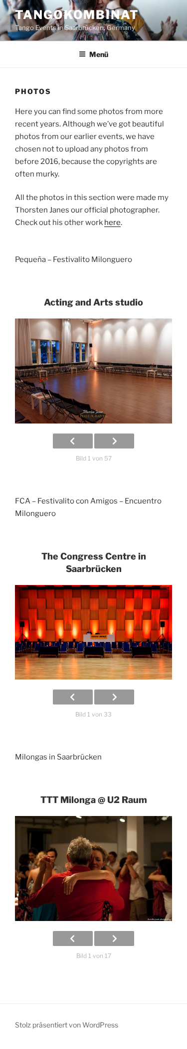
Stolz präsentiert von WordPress (66, 1024)
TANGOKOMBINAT (77, 15)
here (112, 222)
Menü (98, 54)
